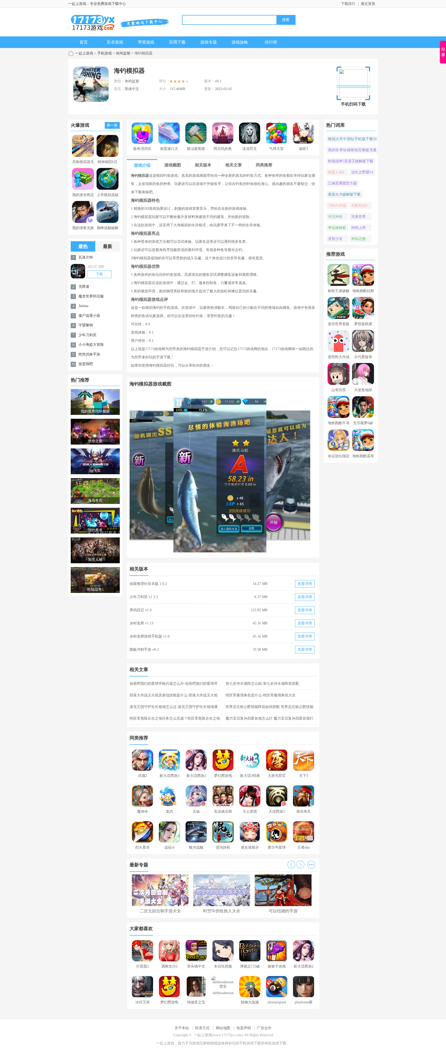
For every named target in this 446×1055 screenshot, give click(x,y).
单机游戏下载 (275, 1043)
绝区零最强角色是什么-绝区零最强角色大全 (261, 695)
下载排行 (348, 4)
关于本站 (181, 1028)
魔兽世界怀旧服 (91, 296)
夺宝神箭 (335, 217)
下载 (99, 274)
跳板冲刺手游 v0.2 (144, 649)
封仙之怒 (358, 239)
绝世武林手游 (89, 354)
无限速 (83, 286)
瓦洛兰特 (85, 257)
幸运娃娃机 (337, 228)
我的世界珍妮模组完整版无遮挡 (352, 150)
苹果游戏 (146, 42)
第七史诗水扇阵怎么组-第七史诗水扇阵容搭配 (262, 684)
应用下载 (177, 42)
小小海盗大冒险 (91, 345)
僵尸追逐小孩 (89, 316)
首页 (83, 42)
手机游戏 (104, 53)
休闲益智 (123, 53)
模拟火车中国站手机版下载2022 (352, 139)
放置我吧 (85, 364)
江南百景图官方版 (342, 183)
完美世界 (358, 217)
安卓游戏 (115, 42)
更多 (311, 864)
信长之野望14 (362, 172)
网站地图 (223, 1028)
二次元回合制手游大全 (160, 911)
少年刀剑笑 (87, 335)
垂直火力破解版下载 (344, 194)
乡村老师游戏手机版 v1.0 (150, 636)
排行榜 (271, 42)
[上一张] (176, 475)
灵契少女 (335, 239)
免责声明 (243, 1028)
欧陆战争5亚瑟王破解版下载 (350, 161)
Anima (83, 306)
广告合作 (264, 1028)
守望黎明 (85, 325)
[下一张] (270, 475)
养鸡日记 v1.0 (141, 610)
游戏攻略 (240, 42)
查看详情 (305, 584)
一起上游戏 (84, 53)
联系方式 (202, 1028)
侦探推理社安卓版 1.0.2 (148, 584)
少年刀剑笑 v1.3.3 (144, 597)
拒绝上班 (358, 228)
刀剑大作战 (337, 205)
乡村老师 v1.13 (141, 623)
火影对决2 (359, 205)
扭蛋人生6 (336, 172)
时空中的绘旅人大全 (221, 911)
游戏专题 (208, 42)
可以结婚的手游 (283, 911)
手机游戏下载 (250, 1043)
